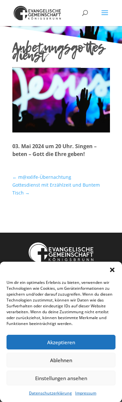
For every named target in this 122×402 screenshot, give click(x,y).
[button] (112, 270)
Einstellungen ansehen (61, 378)
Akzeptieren (61, 342)
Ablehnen (61, 360)
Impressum (85, 393)
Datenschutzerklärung (50, 393)
